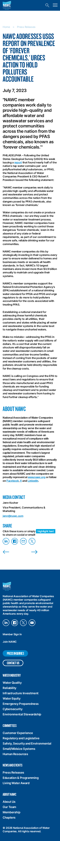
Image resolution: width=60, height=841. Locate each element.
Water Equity (11, 698)
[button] (55, 5)
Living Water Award (16, 783)
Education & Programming (21, 778)
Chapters (9, 817)
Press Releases (26, 27)
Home (6, 27)
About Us (9, 801)
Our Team (9, 807)
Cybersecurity (12, 709)
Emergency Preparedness (21, 703)
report (18, 162)
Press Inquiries (15, 653)
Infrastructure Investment (20, 693)
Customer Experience (18, 733)
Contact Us (13, 662)
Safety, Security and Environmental (27, 743)
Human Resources (15, 754)
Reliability (9, 688)
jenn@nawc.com (13, 516)
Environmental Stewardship (22, 714)
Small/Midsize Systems (19, 748)
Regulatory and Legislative (21, 738)
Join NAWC (10, 641)
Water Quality (12, 682)
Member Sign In (12, 634)
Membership (11, 812)
